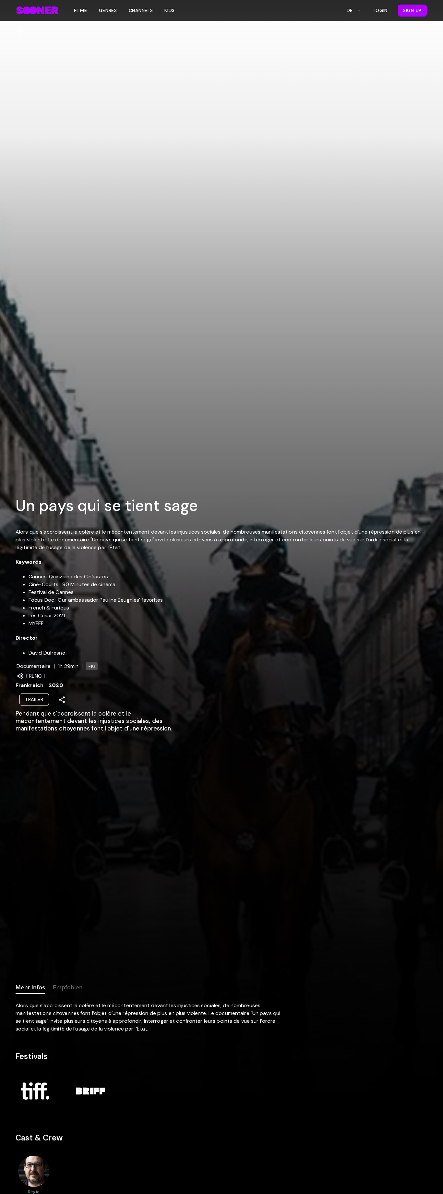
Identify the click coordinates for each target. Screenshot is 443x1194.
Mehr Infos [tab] (30, 987)
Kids (169, 10)
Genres (108, 10)
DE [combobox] (350, 10)
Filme (80, 10)
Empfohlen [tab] (68, 987)
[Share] (61, 699)
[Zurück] (19, 31)
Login (381, 10)
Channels (141, 10)
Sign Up (412, 10)
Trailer (34, 699)
